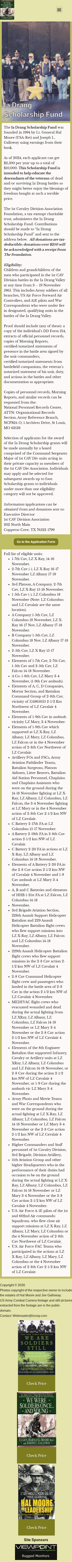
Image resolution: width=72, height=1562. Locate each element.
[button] (59, 9)
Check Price (36, 1383)
